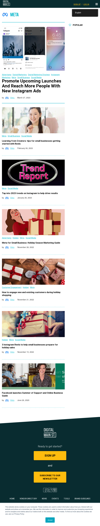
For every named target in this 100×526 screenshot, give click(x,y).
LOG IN (86, 4)
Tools (67, 498)
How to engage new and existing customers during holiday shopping (31, 294)
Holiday (16, 238)
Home (12, 498)
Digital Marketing (20, 74)
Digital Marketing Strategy (39, 74)
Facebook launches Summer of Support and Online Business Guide (32, 394)
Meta (14, 77)
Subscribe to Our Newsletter (50, 477)
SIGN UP (77, 4)
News (44, 498)
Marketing (6, 77)
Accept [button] (50, 520)
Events (55, 498)
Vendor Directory (28, 498)
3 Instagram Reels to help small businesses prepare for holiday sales (30, 346)
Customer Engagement (11, 287)
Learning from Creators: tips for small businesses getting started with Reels (31, 142)
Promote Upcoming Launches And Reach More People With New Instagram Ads (31, 85)
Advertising (6, 74)
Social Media (36, 77)
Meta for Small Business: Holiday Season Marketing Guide (31, 242)
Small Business (23, 77)
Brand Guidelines (82, 498)
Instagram (55, 74)
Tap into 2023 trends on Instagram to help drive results (30, 193)
